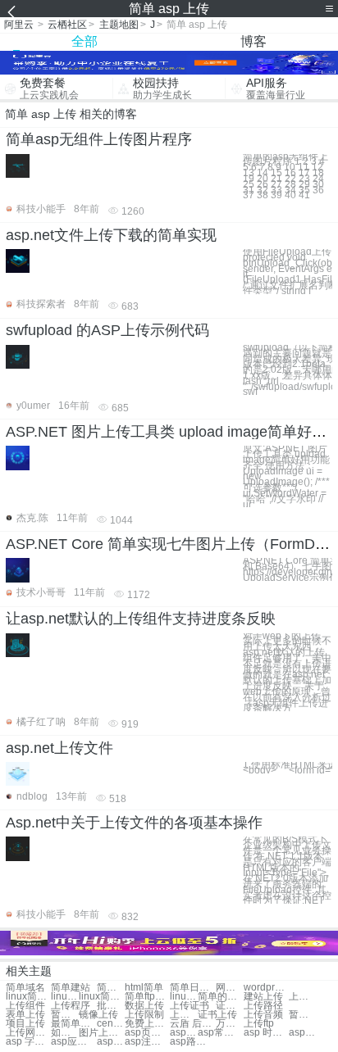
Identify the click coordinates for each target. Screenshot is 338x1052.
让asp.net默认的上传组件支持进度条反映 (141, 618)
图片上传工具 (101, 1032)
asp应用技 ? (73, 1041)
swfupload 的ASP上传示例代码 (107, 330)
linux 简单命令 (65, 996)
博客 (253, 41)
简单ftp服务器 (147, 996)
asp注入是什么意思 (147, 1041)
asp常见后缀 (220, 1032)
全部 (84, 41)
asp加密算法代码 (184, 1032)
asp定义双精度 (303, 1032)
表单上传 (25, 1014)
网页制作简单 (230, 987)
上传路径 (263, 1005)
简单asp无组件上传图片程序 (99, 139)
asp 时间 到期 (266, 1032)
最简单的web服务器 (73, 1023)
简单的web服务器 (220, 996)
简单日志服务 (192, 987)
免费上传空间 (147, 1023)
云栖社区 (67, 24)
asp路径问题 (192, 1041)
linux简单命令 (28, 996)
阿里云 (19, 24)
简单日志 (111, 987)
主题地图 (119, 24)
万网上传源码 (230, 1023)
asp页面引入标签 (147, 1032)
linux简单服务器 (184, 996)
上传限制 (144, 1014)
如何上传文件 (65, 1032)
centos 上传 (111, 1023)
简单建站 (70, 987)
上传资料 (184, 1014)
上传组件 (25, 1005)
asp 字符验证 (28, 1041)
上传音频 (263, 1014)
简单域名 (25, 987)
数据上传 (144, 1005)
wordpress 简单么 (266, 987)
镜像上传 (98, 1014)
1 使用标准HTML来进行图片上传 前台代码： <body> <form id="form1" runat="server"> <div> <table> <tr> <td (287, 767)
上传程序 (70, 1005)
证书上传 (230, 1005)
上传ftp (259, 1023)
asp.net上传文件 (59, 748)
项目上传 (25, 1023)
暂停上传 (65, 1014)
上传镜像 (303, 996)
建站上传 (263, 996)
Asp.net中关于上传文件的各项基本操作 (134, 822)
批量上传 (111, 1005)
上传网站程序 (28, 1032)
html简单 (144, 987)
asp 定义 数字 (111, 1041)
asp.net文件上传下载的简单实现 (111, 235)
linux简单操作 (101, 996)
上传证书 (189, 1005)
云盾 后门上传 (192, 1023)
